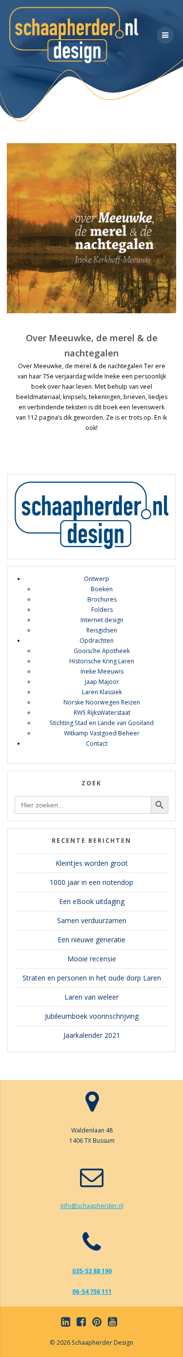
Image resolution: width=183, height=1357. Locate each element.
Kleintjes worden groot (92, 863)
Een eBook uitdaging (91, 901)
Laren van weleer (91, 997)
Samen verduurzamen (91, 920)
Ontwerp (96, 579)
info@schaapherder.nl (92, 1206)
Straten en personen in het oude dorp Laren (91, 977)
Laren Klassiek (102, 692)
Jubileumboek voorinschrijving (92, 1016)
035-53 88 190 (92, 1271)
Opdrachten (97, 640)
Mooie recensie (91, 958)
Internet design (102, 620)
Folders (102, 609)
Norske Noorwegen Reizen (101, 702)
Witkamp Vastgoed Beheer (102, 733)
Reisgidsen (101, 630)
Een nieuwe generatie (91, 939)
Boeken (102, 589)
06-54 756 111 (92, 1291)
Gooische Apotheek (102, 651)
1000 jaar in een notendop (91, 882)
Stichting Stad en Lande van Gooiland (102, 723)
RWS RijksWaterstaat (102, 712)
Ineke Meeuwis (102, 671)
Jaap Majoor (102, 682)
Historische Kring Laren (101, 661)
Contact (96, 743)
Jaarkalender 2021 (91, 1035)
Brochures (102, 599)
